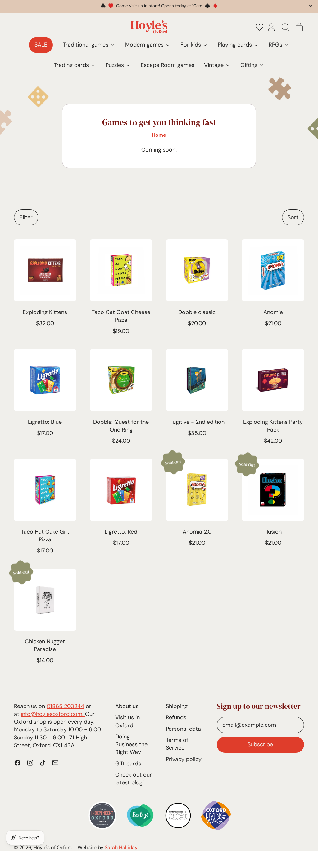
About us (127, 706)
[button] (259, 27)
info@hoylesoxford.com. (53, 714)
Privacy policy (184, 759)
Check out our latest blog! (133, 778)
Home (159, 135)
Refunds (176, 717)
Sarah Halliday (121, 847)
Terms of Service (177, 743)
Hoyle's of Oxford (53, 847)
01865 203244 (65, 706)
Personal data (183, 729)
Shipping (177, 706)
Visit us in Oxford (127, 721)
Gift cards (128, 763)
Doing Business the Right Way (131, 744)
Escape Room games (167, 65)
